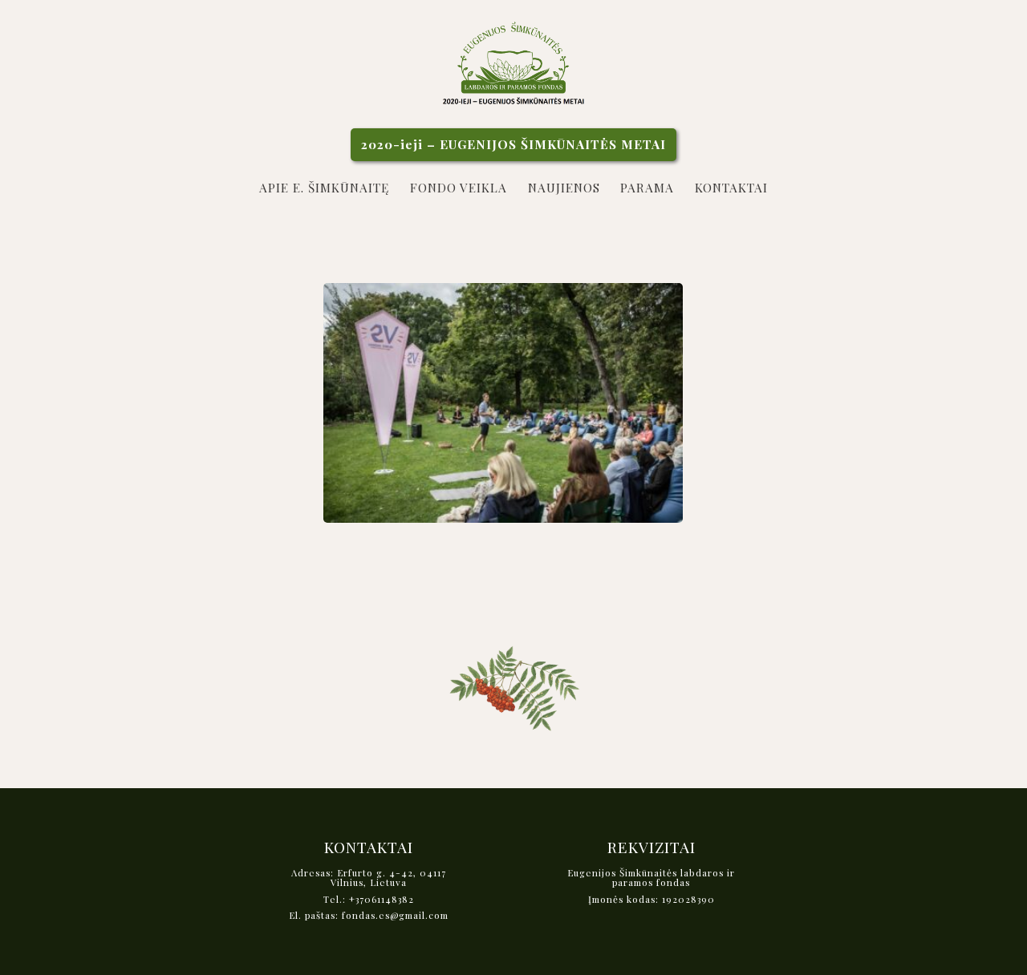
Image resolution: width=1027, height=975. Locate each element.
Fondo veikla (458, 187)
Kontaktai (731, 187)
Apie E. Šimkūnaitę (324, 187)
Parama (647, 187)
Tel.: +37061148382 (368, 900)
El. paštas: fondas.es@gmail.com (369, 916)
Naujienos (564, 187)
